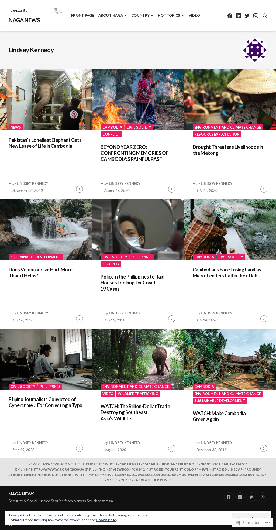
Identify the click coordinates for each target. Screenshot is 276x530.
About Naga (110, 15)
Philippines (142, 257)
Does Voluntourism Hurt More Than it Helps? (40, 273)
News (16, 127)
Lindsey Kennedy (32, 183)
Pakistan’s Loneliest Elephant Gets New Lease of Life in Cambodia (45, 143)
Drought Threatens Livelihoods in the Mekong (228, 150)
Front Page (82, 15)
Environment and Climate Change (227, 127)
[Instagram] (255, 15)
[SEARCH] (264, 15)
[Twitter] (247, 15)
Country (140, 15)
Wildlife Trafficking (138, 393)
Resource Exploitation (217, 134)
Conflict (111, 134)
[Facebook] (229, 15)
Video (194, 15)
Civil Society (138, 127)
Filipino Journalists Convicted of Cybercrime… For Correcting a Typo (45, 402)
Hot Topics (169, 15)
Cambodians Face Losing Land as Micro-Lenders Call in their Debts (227, 273)
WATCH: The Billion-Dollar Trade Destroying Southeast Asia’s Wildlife (135, 412)
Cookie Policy (106, 520)
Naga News (24, 20)
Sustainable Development (36, 257)
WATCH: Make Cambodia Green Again (219, 416)
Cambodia (112, 127)
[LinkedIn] (238, 15)
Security (111, 264)
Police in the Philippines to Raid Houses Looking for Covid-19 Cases (132, 283)
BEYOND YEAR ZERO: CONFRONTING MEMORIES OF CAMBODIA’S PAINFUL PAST (134, 153)
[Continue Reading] (79, 189)
